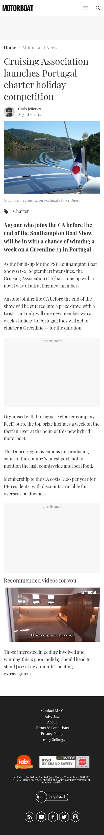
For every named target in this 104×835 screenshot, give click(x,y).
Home (10, 48)
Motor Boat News (39, 48)
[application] (52, 615)
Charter (21, 211)
